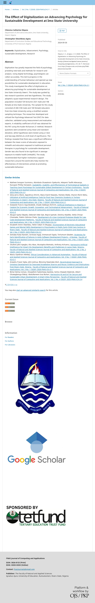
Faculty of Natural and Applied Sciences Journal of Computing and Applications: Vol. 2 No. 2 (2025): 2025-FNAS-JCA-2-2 (49, 209)
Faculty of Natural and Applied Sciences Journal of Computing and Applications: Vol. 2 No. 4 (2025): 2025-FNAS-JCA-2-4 (48, 221)
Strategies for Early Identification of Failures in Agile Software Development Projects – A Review (47, 235)
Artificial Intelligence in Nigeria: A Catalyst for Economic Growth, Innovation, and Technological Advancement (47, 206)
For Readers (9, 337)
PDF (63, 31)
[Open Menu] (4, 2)
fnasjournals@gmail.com (24, 569)
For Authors (9, 341)
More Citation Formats (68, 73)
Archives (16, 9)
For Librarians (10, 345)
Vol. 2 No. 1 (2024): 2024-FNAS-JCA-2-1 (36, 9)
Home (7, 9)
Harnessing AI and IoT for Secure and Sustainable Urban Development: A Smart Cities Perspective (46, 275)
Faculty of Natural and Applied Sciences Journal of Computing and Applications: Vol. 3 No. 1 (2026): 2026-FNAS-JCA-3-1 (48, 257)
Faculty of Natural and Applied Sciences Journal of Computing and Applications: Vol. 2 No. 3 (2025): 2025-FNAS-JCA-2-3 (49, 190)
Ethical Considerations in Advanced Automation (51, 254)
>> (16, 284)
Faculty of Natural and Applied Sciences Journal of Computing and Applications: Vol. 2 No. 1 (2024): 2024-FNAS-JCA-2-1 (48, 201)
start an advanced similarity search (31, 290)
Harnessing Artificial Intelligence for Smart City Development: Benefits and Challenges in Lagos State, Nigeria (48, 245)
